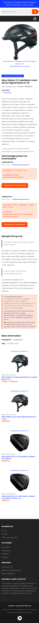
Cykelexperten (7, 162)
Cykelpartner (7, 197)
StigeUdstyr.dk (7, 567)
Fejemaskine (6, 550)
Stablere (5, 557)
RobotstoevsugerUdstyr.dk (11, 570)
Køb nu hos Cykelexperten (16, 185)
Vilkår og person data (10, 537)
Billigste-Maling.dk (8, 574)
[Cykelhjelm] (18, 340)
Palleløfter (5, 554)
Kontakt (4, 534)
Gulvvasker (6, 547)
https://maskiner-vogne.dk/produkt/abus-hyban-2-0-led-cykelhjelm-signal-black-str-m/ (19, 317)
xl (8, 92)
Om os (4, 531)
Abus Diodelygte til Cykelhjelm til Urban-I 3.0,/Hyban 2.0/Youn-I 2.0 (18, 497)
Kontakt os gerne (21, 324)
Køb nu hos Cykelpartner (15, 224)
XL (10, 92)
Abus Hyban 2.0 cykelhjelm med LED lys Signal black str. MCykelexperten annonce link (19, 63)
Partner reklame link (20, 165)
